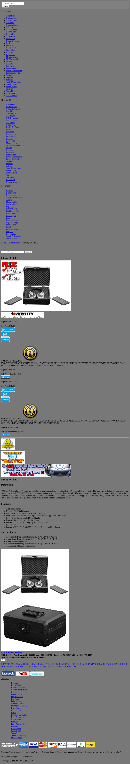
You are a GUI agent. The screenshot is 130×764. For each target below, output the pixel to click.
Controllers (10, 34)
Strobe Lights (11, 238)
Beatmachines (11, 18)
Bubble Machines (13, 195)
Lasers (8, 218)
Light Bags (10, 213)
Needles (9, 64)
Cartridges (10, 23)
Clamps (9, 200)
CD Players (10, 27)
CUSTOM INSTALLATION (34, 666)
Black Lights (11, 193)
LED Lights (11, 216)
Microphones (11, 57)
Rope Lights (11, 234)
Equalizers (10, 45)
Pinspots (9, 232)
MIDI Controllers (13, 59)
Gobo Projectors (17, 703)
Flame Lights (11, 202)
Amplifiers (10, 16)
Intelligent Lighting (13, 211)
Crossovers (10, 36)
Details (60, 365)
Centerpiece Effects (14, 197)
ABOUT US (105, 664)
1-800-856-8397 (85, 655)
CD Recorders (12, 29)
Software (9, 80)
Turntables (10, 91)
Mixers (9, 61)
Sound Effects (11, 86)
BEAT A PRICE (22, 664)
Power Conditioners (14, 70)
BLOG (73, 666)
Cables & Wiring (13, 20)
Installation (10, 50)
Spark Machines (17, 733)
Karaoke (9, 52)
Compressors (11, 32)
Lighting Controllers (14, 220)
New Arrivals (11, 96)
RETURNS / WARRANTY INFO (86, 664)
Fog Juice (10, 206)
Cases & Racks (12, 25)
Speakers (9, 89)
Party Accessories (13, 229)
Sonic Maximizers (13, 82)
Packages (10, 66)
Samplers (9, 75)
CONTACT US (7, 664)
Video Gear (10, 93)
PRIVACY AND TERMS (58, 666)
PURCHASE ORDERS (11, 666)
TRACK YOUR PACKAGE (58, 664)
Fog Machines (12, 204)
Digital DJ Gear (12, 41)
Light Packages (12, 222)
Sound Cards (11, 84)
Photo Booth (11, 68)
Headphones (11, 48)
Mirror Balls (11, 225)
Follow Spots (11, 209)
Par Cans (9, 227)
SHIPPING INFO (119, 664)
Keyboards (10, 55)
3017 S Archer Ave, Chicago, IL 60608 (17, 655)
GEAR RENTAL (38, 664)
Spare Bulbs (16, 731)
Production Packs (13, 73)
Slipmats (9, 77)
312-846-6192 (46, 655)
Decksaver (10, 39)
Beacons (9, 190)
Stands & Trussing (13, 236)
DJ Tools (9, 43)
